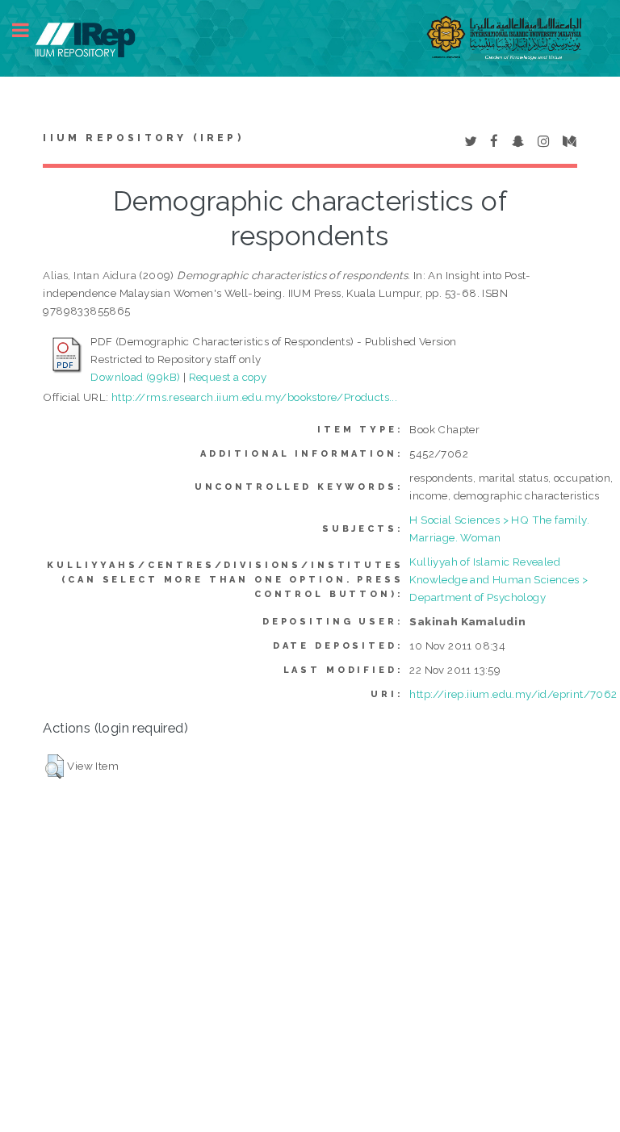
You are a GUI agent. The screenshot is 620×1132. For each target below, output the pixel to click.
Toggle (29, 30)
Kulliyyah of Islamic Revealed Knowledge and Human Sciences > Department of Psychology (498, 579)
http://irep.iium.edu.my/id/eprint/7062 (513, 693)
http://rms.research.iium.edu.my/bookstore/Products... (254, 397)
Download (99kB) (135, 376)
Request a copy (228, 376)
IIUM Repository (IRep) (143, 138)
